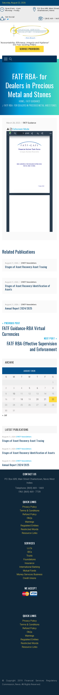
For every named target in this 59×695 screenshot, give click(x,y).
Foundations (29, 559)
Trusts (29, 555)
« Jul (4, 415)
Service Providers (30, 49)
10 (14, 393)
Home (21, 101)
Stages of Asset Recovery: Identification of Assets (27, 287)
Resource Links (29, 533)
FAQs (29, 518)
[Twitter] (8, 19)
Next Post (49, 338)
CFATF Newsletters (28, 263)
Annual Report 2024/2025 (18, 308)
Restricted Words (29, 529)
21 (45, 399)
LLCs (29, 548)
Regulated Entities (29, 525)
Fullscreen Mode (20, 129)
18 (21, 399)
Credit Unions (29, 578)
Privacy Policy (29, 507)
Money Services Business (29, 574)
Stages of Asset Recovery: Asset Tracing (26, 267)
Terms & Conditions (29, 510)
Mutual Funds (29, 570)
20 (37, 399)
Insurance (29, 563)
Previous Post (12, 323)
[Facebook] (5, 19)
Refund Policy (29, 514)
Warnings (29, 522)
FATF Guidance (33, 101)
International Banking (29, 567)
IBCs (29, 552)
